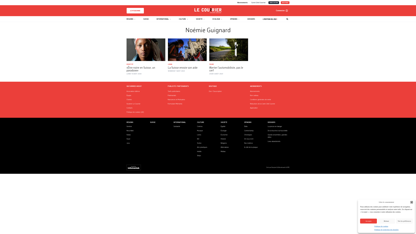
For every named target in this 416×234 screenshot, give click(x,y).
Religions (224, 143)
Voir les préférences (404, 221)
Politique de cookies (381, 226)
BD (198, 139)
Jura (128, 143)
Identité (130, 64)
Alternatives (225, 147)
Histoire (223, 139)
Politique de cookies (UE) (135, 112)
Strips (199, 156)
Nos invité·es (248, 143)
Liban (170, 64)
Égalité (223, 126)
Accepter (369, 221)
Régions (130, 122)
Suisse (152, 122)
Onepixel (274, 167)
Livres (199, 135)
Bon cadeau (254, 95)
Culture (200, 122)
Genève (129, 126)
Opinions (247, 122)
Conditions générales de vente (260, 100)
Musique (200, 131)
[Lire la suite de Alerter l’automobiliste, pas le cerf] (228, 49)
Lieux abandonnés (274, 141)
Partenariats (172, 95)
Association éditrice (133, 91)
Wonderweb (282, 167)
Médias (223, 151)
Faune (211, 64)
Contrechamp (249, 131)
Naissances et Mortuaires (176, 100)
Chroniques (248, 135)
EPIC (288, 167)
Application (254, 108)
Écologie (224, 131)
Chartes (129, 100)
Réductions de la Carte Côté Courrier (262, 104)
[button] (412, 202)
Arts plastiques (202, 147)
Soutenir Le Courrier (133, 104)
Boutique (213, 86)
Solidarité (177, 126)
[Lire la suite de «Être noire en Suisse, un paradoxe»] (146, 49)
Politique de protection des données (386, 230)
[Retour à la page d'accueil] (208, 10)
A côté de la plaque (251, 147)
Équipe (129, 95)
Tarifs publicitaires (174, 91)
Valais (129, 135)
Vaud (128, 139)
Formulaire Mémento (175, 104)
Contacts (129, 108)
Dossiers (271, 122)
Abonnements (255, 91)
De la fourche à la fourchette (277, 131)
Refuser (386, 221)
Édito (246, 126)
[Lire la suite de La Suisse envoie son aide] (187, 49)
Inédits (199, 151)
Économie (224, 135)
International (180, 122)
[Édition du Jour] (270, 18)
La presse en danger (275, 126)
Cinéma (199, 126)
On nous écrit (248, 139)
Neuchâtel (130, 131)
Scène (199, 143)
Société (224, 122)
